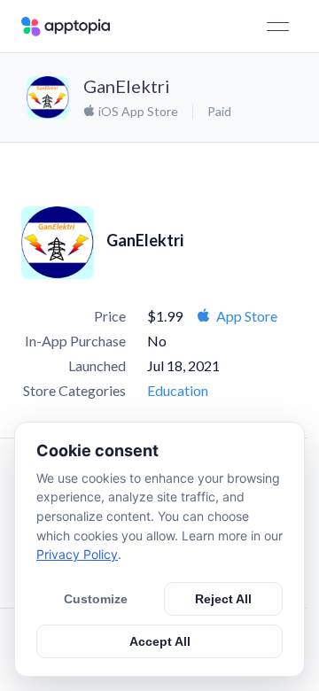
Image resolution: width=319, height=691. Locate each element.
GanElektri (126, 86)
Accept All (160, 641)
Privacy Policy (77, 554)
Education (177, 390)
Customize (96, 599)
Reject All (223, 599)
